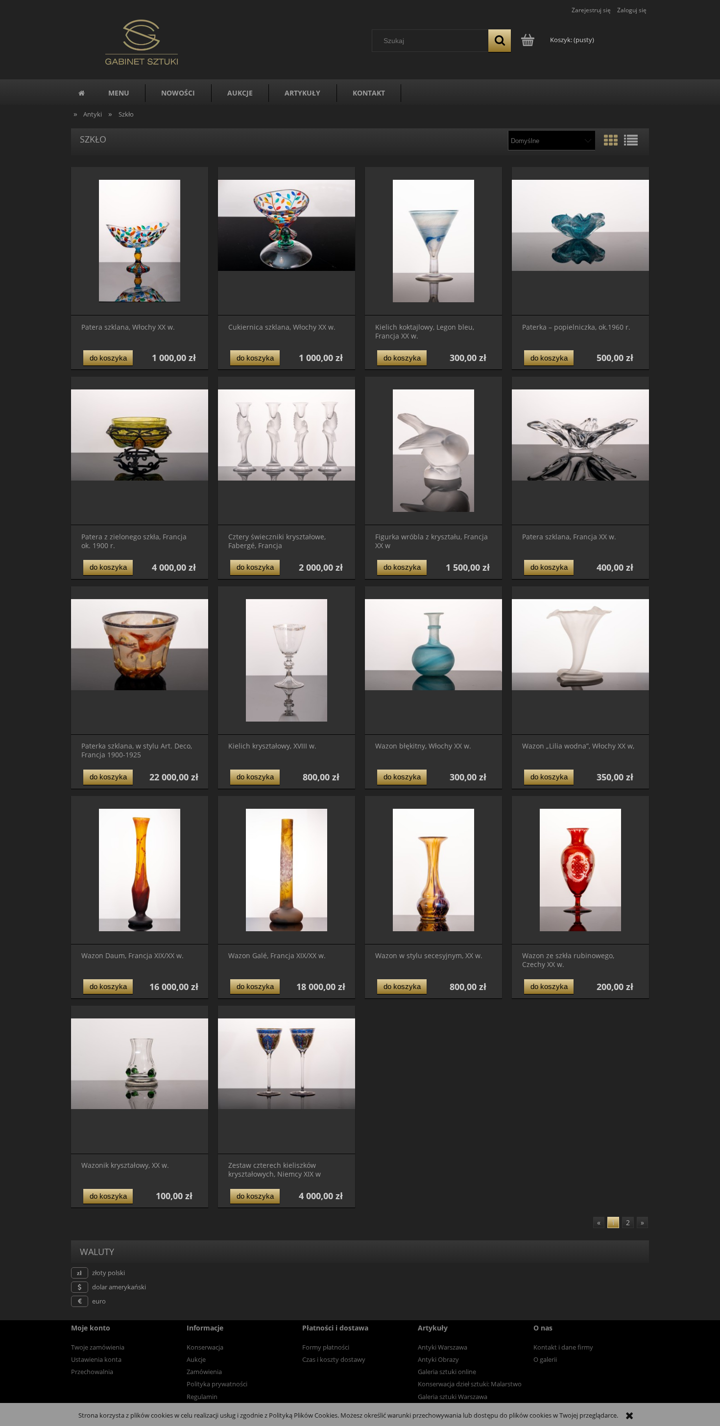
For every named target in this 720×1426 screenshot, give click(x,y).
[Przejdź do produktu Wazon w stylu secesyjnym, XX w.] (433, 870)
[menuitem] (119, 93)
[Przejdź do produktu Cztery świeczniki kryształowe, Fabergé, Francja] (286, 451)
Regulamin (202, 1396)
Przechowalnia (92, 1371)
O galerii (545, 1359)
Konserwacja (205, 1347)
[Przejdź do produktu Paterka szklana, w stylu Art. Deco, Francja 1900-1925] (139, 660)
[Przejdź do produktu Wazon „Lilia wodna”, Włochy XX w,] (580, 660)
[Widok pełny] (631, 140)
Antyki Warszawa (442, 1347)
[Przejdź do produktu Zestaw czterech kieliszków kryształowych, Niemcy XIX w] (286, 1080)
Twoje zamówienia (97, 1347)
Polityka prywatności (217, 1383)
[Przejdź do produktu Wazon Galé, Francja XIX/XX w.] (286, 870)
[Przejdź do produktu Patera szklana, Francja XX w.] (580, 451)
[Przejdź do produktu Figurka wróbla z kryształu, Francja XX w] (433, 451)
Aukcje (196, 1359)
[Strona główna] (141, 40)
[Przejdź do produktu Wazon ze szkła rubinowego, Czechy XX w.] (580, 870)
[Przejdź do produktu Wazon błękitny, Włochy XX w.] (433, 660)
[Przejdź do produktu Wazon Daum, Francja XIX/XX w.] (139, 870)
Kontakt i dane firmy (563, 1347)
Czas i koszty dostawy (333, 1359)
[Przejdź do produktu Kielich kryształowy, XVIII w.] (286, 660)
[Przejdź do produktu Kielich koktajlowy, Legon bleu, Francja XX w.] (433, 241)
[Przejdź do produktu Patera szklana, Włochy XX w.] (139, 241)
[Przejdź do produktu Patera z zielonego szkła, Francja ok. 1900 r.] (139, 451)
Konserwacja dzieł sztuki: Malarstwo (470, 1383)
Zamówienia (204, 1371)
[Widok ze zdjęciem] (611, 140)
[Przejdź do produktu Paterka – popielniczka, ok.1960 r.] (580, 241)
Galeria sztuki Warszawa (452, 1396)
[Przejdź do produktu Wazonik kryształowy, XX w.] (139, 1080)
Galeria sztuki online (447, 1371)
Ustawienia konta (96, 1359)
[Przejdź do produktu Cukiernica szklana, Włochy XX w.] (286, 241)
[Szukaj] (499, 40)
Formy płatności (325, 1347)
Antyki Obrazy (438, 1359)
